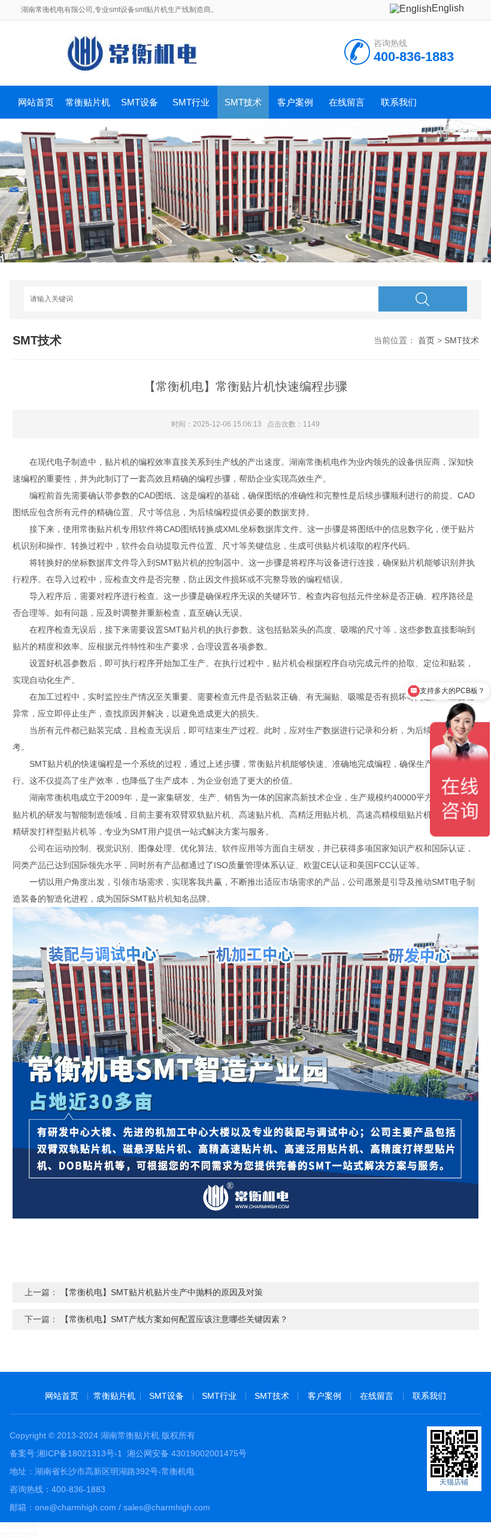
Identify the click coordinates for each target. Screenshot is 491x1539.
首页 (426, 340)
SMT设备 (139, 102)
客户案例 (295, 102)
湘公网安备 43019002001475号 (186, 1453)
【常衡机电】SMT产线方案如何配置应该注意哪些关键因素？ (174, 1319)
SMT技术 (243, 102)
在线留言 (347, 102)
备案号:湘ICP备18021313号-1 (66, 1453)
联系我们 (399, 102)
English (448, 8)
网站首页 (36, 102)
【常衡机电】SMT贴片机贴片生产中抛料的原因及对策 (161, 1292)
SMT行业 (191, 102)
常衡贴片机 (87, 102)
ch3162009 (18, 1526)
